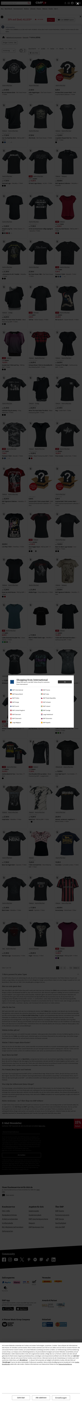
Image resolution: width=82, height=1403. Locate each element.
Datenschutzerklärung (65, 1364)
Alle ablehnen (41, 1398)
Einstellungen (61, 1398)
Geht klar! (21, 1398)
